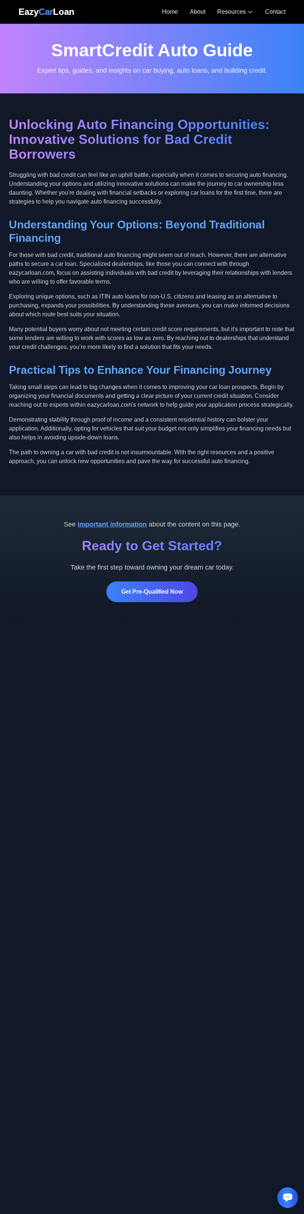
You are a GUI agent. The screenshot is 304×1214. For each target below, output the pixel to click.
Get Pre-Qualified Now (152, 591)
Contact (275, 12)
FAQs (233, 77)
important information (112, 524)
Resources (231, 12)
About (197, 12)
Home (170, 12)
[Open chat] (287, 1197)
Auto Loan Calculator (239, 34)
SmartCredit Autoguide (242, 57)
